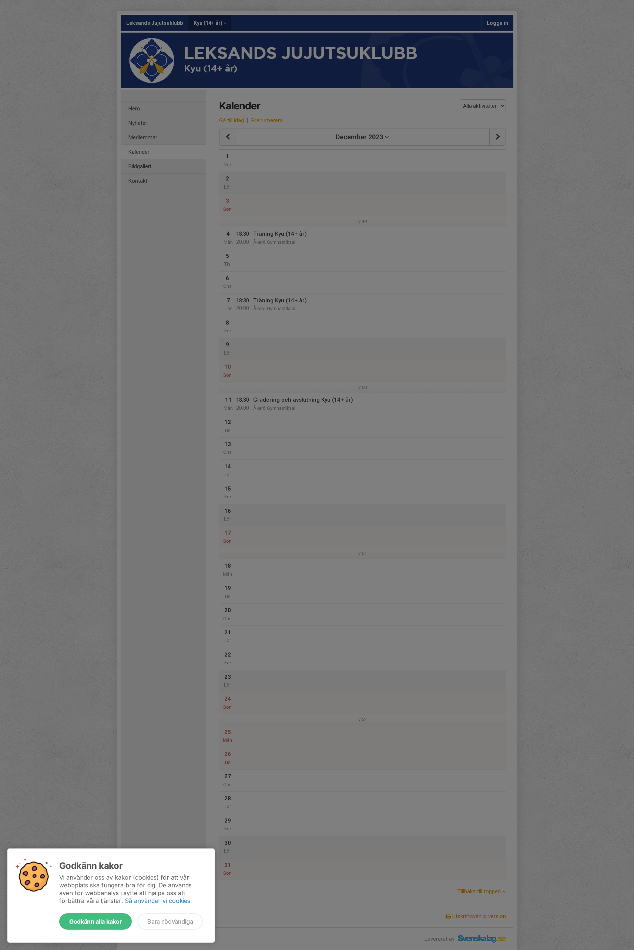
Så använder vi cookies (157, 900)
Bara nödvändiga (170, 921)
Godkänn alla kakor (95, 921)
